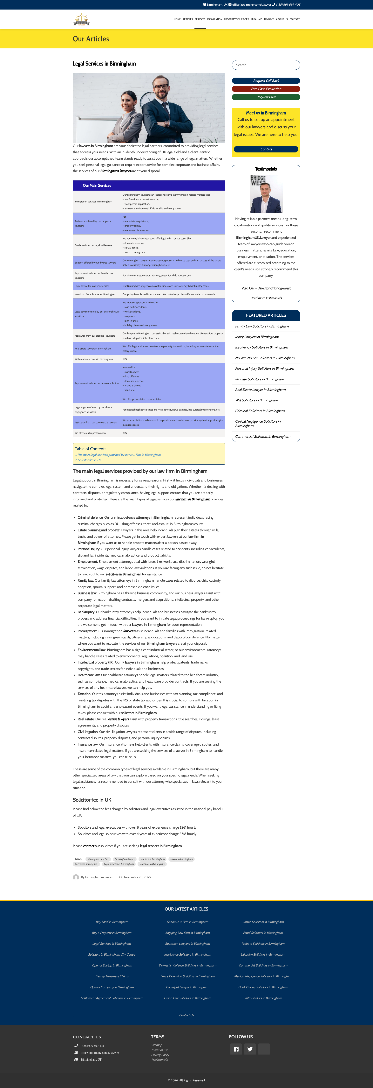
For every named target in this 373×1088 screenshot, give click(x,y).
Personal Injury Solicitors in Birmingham (264, 368)
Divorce (269, 19)
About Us (282, 19)
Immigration (214, 19)
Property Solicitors (236, 19)
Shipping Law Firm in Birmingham (187, 933)
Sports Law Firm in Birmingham (187, 922)
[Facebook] (236, 1049)
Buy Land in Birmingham (112, 922)
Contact (295, 19)
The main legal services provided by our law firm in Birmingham (119, 455)
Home (177, 19)
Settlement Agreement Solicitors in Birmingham (112, 998)
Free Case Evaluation (266, 89)
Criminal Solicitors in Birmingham (260, 411)
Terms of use (159, 1050)
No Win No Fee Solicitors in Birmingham (265, 358)
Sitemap (156, 1045)
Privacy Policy (160, 1055)
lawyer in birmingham (181, 859)
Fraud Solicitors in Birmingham (263, 933)
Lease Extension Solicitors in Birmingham (187, 976)
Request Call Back (266, 81)
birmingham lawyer (125, 859)
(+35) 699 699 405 (288, 4)
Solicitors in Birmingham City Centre (112, 954)
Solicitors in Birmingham (152, 863)
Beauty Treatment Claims (112, 976)
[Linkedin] (264, 1049)
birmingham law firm (98, 859)
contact (89, 846)
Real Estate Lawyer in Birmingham (260, 390)
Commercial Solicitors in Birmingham (262, 436)
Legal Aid (256, 19)
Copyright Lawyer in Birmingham (187, 987)
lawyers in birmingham (86, 863)
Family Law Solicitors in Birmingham (262, 326)
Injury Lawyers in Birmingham (257, 337)
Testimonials (159, 1060)
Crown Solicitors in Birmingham (263, 922)
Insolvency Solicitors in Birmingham (261, 347)
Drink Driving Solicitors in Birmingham (263, 987)
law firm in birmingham (152, 859)
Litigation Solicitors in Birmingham (263, 954)
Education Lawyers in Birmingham (187, 943)
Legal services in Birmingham (119, 863)
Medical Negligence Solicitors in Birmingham (263, 976)
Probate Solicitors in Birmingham (259, 379)
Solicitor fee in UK (89, 460)
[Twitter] (250, 1049)
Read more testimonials (266, 298)
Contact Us (186, 1015)
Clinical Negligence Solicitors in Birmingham (258, 423)
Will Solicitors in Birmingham (256, 400)
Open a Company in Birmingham (112, 987)
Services (200, 19)
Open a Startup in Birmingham (112, 965)
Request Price (266, 97)
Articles (188, 19)
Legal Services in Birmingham (112, 943)
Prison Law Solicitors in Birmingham (187, 998)
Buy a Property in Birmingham (112, 933)
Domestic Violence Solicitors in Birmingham (187, 965)
